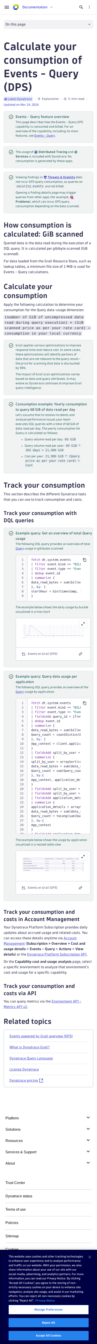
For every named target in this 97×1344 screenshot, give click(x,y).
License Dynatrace (24, 1069)
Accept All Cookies (48, 1335)
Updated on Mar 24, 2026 (21, 104)
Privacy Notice (45, 1300)
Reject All (48, 1322)
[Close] (90, 1257)
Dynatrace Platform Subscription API (57, 954)
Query (20, 548)
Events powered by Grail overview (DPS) (41, 1036)
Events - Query (44, 135)
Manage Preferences (48, 1309)
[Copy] (85, 560)
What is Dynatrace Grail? (29, 1047)
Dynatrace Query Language (31, 1058)
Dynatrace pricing (23, 1080)
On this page (15, 24)
